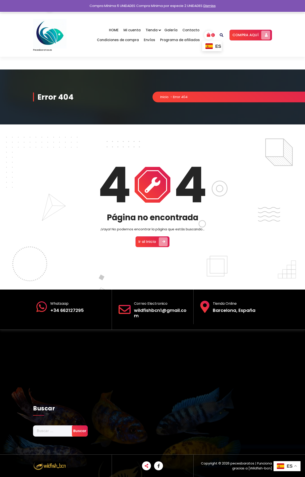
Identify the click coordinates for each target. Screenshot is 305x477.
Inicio (164, 97)
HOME (114, 30)
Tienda (152, 30)
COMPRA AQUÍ (245, 35)
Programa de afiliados (180, 40)
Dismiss (209, 5)
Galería (171, 30)
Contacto (190, 30)
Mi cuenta (132, 30)
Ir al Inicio (147, 241)
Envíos (149, 40)
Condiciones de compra (118, 40)
